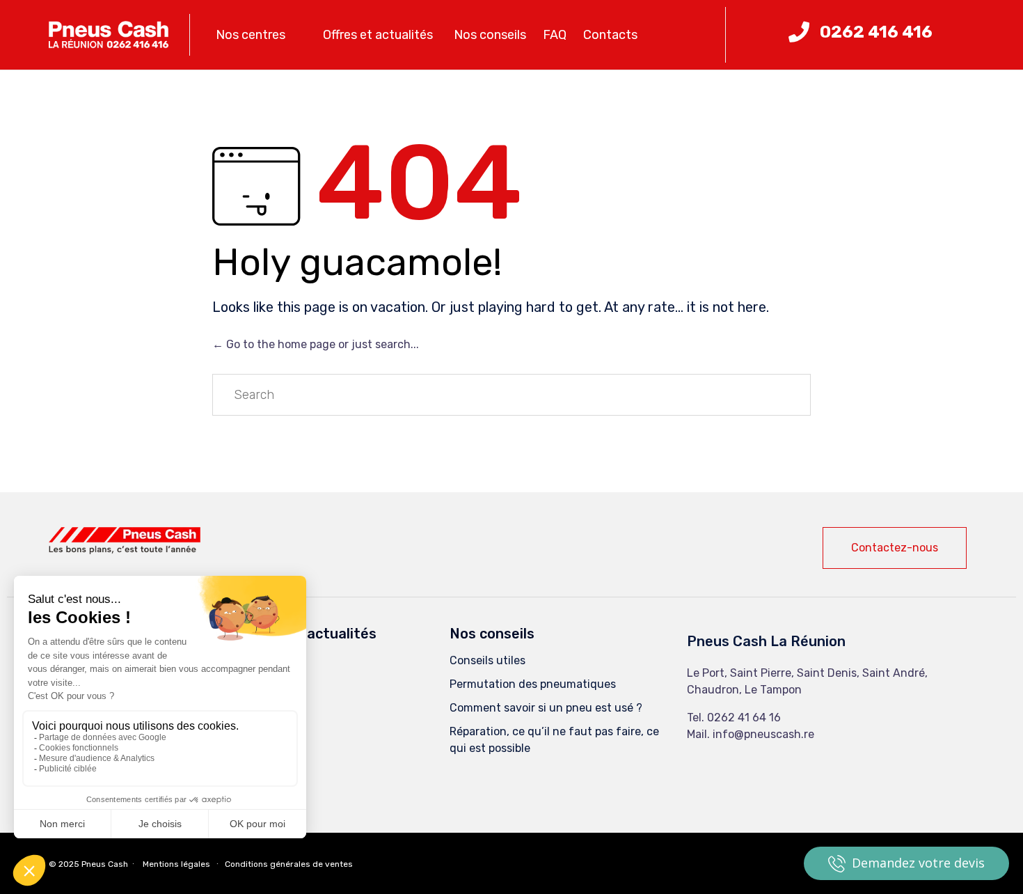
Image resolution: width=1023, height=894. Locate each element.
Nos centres (250, 34)
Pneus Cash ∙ (108, 864)
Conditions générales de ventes (289, 864)
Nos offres (268, 660)
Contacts (610, 34)
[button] (895, 548)
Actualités (269, 684)
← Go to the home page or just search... (315, 344)
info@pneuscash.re (763, 734)
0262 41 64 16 (744, 717)
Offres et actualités (378, 34)
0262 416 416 (876, 32)
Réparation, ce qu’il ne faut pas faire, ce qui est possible (554, 740)
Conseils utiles (487, 660)
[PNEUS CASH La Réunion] (108, 35)
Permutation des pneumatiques (533, 684)
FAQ (554, 34)
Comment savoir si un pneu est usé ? (546, 707)
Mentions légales (176, 864)
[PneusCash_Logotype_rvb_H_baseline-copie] (124, 550)
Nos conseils (490, 34)
